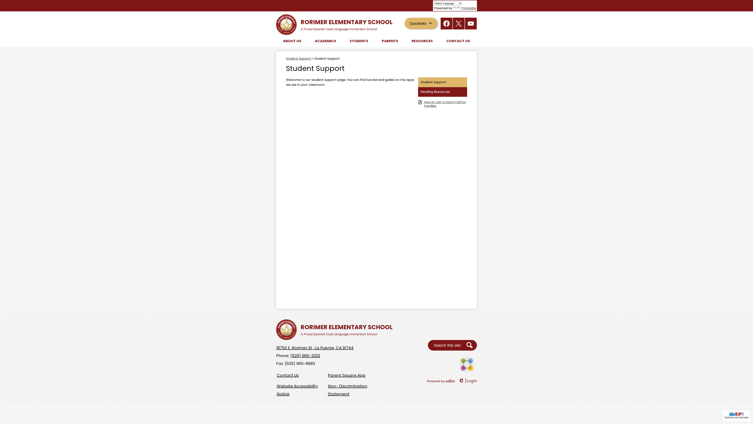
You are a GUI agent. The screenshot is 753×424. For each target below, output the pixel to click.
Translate (468, 8)
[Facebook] (446, 23)
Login (468, 380)
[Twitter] (459, 23)
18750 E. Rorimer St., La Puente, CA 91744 (315, 348)
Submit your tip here (736, 417)
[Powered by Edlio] (441, 381)
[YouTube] (471, 23)
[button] (292, 40)
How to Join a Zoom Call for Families (445, 104)
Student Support (298, 58)
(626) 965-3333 (305, 355)
